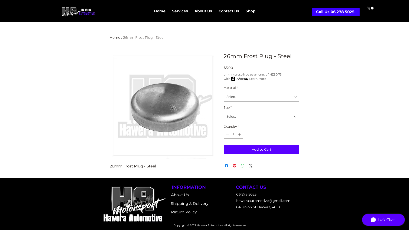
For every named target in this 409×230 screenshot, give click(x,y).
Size (228, 107)
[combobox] (261, 96)
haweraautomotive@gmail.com (263, 201)
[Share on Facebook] (226, 165)
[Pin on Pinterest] (234, 165)
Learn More (257, 79)
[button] (370, 8)
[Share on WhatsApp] (242, 165)
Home (115, 38)
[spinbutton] (233, 134)
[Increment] (240, 134)
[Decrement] (227, 134)
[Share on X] (250, 165)
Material (231, 88)
